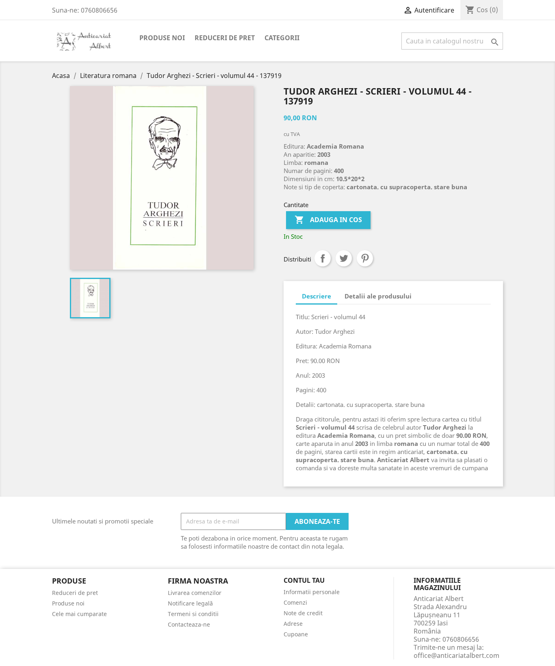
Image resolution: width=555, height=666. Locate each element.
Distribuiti (322, 258)
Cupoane (296, 634)
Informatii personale (312, 592)
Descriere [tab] (316, 296)
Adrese (293, 623)
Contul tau (304, 580)
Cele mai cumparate (79, 614)
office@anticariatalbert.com (456, 655)
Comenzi (295, 602)
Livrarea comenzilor (194, 593)
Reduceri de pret (225, 37)
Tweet (344, 258)
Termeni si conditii (193, 614)
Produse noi (162, 37)
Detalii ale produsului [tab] (378, 296)
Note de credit (303, 613)
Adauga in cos (328, 220)
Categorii (281, 37)
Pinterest (365, 258)
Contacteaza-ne (189, 624)
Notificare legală (190, 603)
